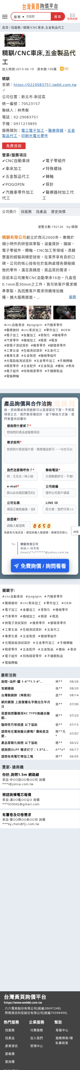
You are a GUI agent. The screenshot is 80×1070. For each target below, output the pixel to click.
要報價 (10, 1054)
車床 (71, 366)
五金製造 (29, 355)
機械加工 (29, 340)
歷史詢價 (58, 211)
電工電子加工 (32, 130)
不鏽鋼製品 (55, 371)
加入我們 (36, 1038)
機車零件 (39, 345)
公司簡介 (9, 211)
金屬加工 (29, 335)
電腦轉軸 (12, 376)
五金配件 (29, 366)
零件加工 (52, 330)
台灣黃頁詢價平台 (25, 999)
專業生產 (12, 355)
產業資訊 (11, 1046)
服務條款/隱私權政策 (64, 1040)
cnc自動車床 (15, 325)
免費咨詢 (14, 145)
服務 (17, 17)
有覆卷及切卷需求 (16, 814)
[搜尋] (38, 16)
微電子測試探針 (17, 345)
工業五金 (12, 350)
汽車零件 (12, 340)
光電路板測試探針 (19, 361)
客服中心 (62, 1030)
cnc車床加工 (32, 330)
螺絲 (61, 366)
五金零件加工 (45, 361)
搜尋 (57, 16)
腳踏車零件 (58, 345)
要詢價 (10, 1062)
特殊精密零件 (33, 371)
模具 (54, 340)
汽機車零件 (55, 325)
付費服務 (36, 1030)
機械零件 (60, 335)
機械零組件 (49, 355)
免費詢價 (72, 18)
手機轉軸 (66, 361)
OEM (67, 330)
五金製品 (47, 366)
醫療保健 (56, 130)
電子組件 (12, 371)
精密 (44, 340)
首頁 (5, 27)
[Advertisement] (40, 862)
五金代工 (53, 350)
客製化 (45, 335)
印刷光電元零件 (34, 135)
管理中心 (36, 1046)
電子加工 (12, 335)
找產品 (41, 211)
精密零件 (12, 366)
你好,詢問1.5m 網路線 (20, 774)
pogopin (35, 325)
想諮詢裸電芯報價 (16, 794)
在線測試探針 (33, 350)
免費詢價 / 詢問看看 (43, 566)
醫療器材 (12, 330)
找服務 (16, 27)
